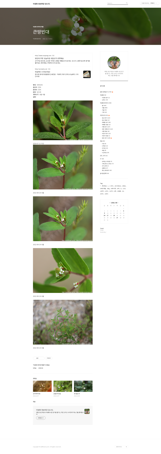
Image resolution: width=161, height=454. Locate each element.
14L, (123, 191)
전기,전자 (105, 166)
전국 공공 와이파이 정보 (121, 442)
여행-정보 (105, 131)
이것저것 (105, 152)
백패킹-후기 (106, 122)
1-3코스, (111, 186)
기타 (104, 112)
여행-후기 (106, 127)
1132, (124, 188)
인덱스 (105, 100)
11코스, (107, 191)
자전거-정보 (106, 136)
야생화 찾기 (106, 98)
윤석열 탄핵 (104, 173)
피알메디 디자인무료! (42, 72)
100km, (124, 186)
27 (117, 218)
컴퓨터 (105, 168)
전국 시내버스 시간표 (121, 426)
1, (108, 186)
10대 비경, (113, 188)
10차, (118, 188)
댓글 (34, 402)
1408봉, (119, 191)
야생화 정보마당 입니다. (41, 4)
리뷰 (104, 144)
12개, (115, 191)
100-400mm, (118, 186)
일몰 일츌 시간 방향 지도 (122, 421)
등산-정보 (105, 120)
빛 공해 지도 (119, 417)
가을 (104, 110)
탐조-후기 (106, 138)
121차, (111, 191)
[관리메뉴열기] (157, 3)
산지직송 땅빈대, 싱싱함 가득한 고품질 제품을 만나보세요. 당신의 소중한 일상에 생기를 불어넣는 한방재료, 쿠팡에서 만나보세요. (62, 62)
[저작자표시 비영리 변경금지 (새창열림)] (54, 358)
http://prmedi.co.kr (41, 69)
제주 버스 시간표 (120, 429)
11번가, (102, 191)
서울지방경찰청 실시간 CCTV (122, 436)
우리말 (105, 148)
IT (102, 159)
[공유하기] (40, 358)
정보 (102, 141)
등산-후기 (106, 118)
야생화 (103, 95)
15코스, (102, 194)
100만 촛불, (103, 188)
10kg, (108, 188)
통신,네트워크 (107, 170)
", (100, 186)
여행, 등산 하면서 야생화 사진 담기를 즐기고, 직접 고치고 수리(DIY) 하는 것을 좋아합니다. (60, 413)
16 (104, 215)
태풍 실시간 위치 (120, 432)
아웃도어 (104, 115)
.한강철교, (104, 186)
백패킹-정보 (106, 124)
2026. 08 (114, 203)
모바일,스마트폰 (107, 161)
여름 (104, 108)
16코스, (107, 194)
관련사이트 (119, 447)
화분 (104, 150)
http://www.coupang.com (43, 55)
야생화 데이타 (105, 103)
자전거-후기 (106, 133)
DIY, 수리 (104, 156)
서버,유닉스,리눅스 (108, 164)
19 (114, 215)
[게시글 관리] (42, 358)
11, (121, 188)
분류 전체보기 (105, 92)
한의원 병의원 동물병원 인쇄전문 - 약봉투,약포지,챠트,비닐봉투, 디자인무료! (56, 75)
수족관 (105, 146)
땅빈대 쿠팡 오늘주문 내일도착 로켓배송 (49, 58)
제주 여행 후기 (107, 129)
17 (107, 215)
